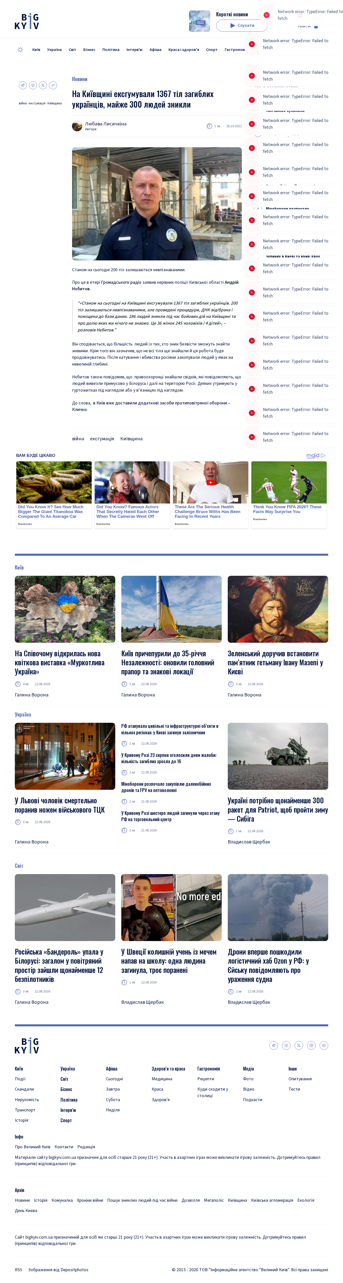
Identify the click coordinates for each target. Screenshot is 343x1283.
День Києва (26, 1210)
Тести (294, 1089)
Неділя (113, 1110)
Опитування (300, 1079)
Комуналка (62, 1200)
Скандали (24, 1089)
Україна (54, 49)
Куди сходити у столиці (212, 1092)
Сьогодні (114, 1079)
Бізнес (89, 49)
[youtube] (324, 1045)
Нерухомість (27, 1100)
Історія (21, 1120)
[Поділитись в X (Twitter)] (43, 85)
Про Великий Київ (32, 1147)
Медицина (162, 1079)
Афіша (155, 49)
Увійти (304, 26)
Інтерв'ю (135, 49)
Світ (72, 49)
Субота (113, 1100)
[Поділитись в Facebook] (33, 85)
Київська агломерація (272, 1200)
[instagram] (311, 1045)
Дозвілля (191, 1200)
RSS (18, 1270)
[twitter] (299, 1045)
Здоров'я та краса (168, 1068)
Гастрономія (236, 49)
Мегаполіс (214, 1200)
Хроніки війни (90, 1200)
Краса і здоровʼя (183, 49)
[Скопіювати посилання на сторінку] (53, 85)
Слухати (246, 25)
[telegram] (273, 1045)
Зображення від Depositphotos (58, 1270)
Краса (157, 1089)
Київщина (54, 103)
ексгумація (37, 103)
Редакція (86, 1147)
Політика (111, 49)
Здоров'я (161, 1100)
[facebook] (286, 1045)
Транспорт (25, 1110)
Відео (248, 1089)
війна (23, 103)
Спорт (212, 49)
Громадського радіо (121, 282)
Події (20, 1079)
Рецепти (205, 1079)
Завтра (113, 1089)
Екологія (305, 1200)
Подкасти (252, 1100)
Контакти (63, 1147)
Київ (36, 49)
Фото (248, 1079)
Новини (79, 78)
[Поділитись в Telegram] (23, 85)
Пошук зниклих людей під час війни (142, 1200)
